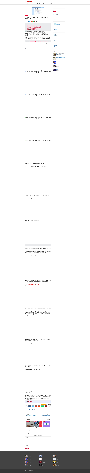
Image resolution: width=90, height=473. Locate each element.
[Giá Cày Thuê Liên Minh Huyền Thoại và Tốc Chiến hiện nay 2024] (26, 465)
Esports (54, 25)
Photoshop (55, 40)
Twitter (29, 470)
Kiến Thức (55, 34)
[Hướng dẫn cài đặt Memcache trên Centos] (40, 465)
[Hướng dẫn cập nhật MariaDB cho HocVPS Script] (40, 462)
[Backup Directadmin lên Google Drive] (40, 459)
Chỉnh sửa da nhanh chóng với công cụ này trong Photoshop (34, 26)
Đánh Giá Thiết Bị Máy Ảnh (57, 24)
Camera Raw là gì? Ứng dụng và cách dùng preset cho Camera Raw (34, 27)
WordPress (40, 3)
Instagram (31, 470)
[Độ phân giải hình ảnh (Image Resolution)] (54, 462)
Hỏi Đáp (43, 421)
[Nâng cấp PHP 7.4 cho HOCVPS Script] (40, 456)
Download (55, 23)
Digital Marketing (45, 3)
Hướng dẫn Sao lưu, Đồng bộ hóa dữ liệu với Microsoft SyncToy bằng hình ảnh (39, 41)
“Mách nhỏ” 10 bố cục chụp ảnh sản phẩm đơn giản (33, 28)
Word (29, 3)
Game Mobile (55, 29)
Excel (32, 3)
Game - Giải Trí (27, 421)
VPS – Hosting (55, 45)
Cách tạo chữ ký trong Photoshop (31, 25)
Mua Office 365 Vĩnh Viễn (52, 3)
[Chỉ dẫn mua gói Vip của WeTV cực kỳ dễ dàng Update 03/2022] (30, 424)
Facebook (26, 470)
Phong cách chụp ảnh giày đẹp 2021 (46, 415)
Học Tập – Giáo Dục (56, 30)
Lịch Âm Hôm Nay (36, 3)
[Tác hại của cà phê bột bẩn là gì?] (54, 456)
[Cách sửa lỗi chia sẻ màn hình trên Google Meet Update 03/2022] (46, 424)
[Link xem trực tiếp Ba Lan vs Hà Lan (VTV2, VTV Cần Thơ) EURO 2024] (26, 462)
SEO (54, 41)
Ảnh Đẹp (55, 19)
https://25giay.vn (30, 401)
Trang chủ (27, 3)
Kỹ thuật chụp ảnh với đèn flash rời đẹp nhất (32, 29)
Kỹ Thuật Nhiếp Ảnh (56, 35)
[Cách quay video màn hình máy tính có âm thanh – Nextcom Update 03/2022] (38, 424)
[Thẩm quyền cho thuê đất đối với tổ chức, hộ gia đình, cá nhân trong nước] (54, 459)
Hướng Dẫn (30, 402)
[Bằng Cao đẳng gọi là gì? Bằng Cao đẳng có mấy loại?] (54, 465)
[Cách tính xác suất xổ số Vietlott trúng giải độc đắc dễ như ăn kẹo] (26, 456)
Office (54, 39)
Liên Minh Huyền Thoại (56, 36)
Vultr (54, 46)
